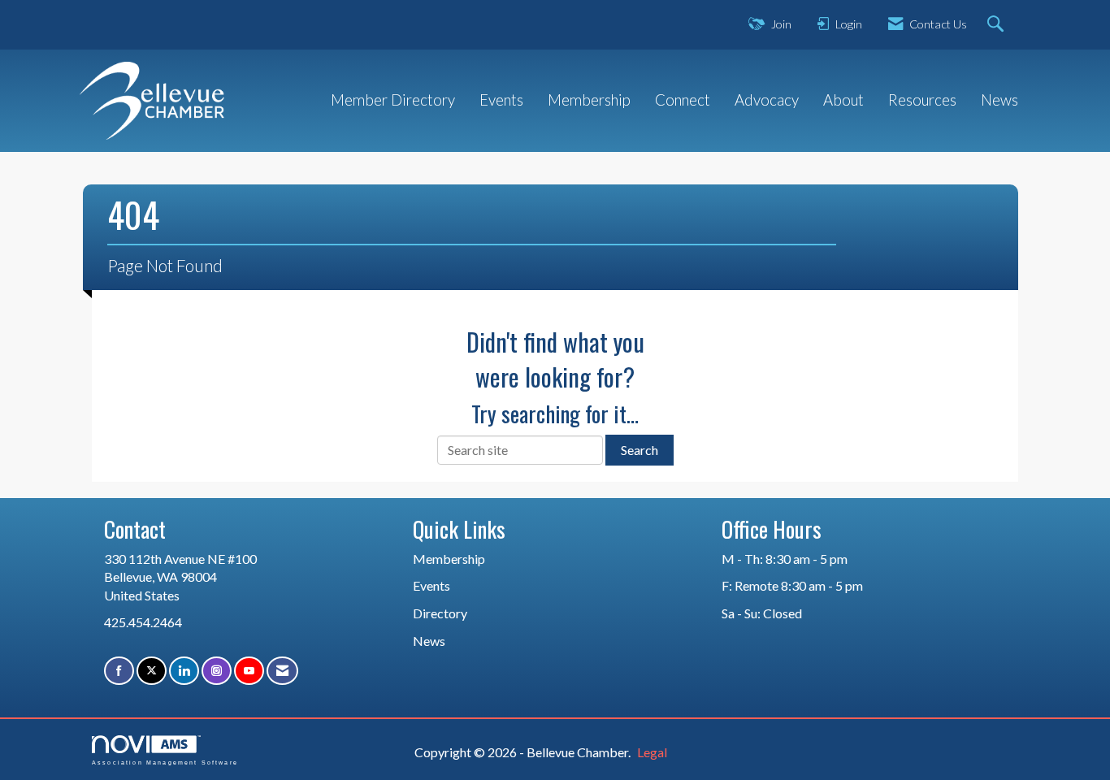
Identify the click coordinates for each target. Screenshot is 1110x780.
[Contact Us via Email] (282, 670)
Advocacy (767, 100)
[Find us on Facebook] (119, 670)
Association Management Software (165, 762)
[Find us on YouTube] (249, 670)
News (999, 100)
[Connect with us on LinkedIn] (184, 670)
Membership (589, 100)
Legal (652, 752)
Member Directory (393, 100)
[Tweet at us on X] (152, 670)
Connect (682, 100)
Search (639, 449)
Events (501, 100)
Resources (922, 100)
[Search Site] (997, 25)
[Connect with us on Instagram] (217, 670)
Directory (440, 613)
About (843, 100)
